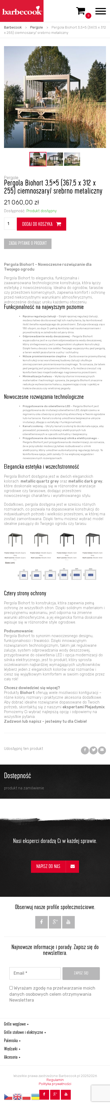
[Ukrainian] (35, 1096)
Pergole (36, 27)
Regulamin (55, 1080)
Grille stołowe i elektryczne (23, 1032)
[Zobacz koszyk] (80, 13)
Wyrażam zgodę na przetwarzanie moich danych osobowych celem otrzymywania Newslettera (52, 994)
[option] (37, 159)
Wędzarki (10, 1049)
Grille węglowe (15, 1024)
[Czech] (8, 1096)
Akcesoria (10, 1057)
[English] (17, 1096)
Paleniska (11, 1041)
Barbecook (13, 27)
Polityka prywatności (55, 1084)
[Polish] (26, 1096)
